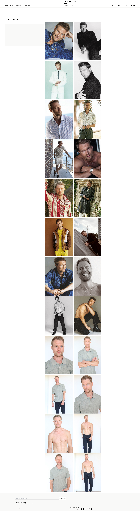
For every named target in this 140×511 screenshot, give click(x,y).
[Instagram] (129, 5)
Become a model (27, 5)
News (6, 5)
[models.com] (132, 5)
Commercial (18, 5)
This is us (111, 5)
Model (11, 5)
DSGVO (77, 507)
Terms (70, 507)
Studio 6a (118, 5)
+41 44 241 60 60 (18, 509)
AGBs (74, 507)
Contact (125, 5)
